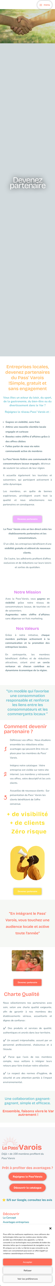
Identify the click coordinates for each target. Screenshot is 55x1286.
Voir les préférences (27, 1278)
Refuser (27, 1270)
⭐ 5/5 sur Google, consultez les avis (27, 1200)
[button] (50, 1228)
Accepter (27, 1262)
